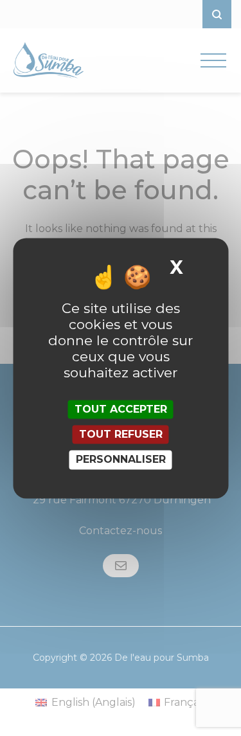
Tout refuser (121, 435)
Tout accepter (121, 409)
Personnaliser (121, 460)
